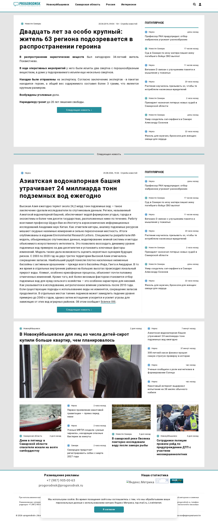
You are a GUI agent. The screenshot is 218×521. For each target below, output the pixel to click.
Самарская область (32, 436)
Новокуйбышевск (31, 328)
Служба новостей (129, 24)
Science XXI (108, 301)
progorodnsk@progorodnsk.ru (61, 485)
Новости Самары (33, 24)
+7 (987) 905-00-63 (61, 480)
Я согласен (109, 509)
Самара (74, 445)
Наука (151, 32)
